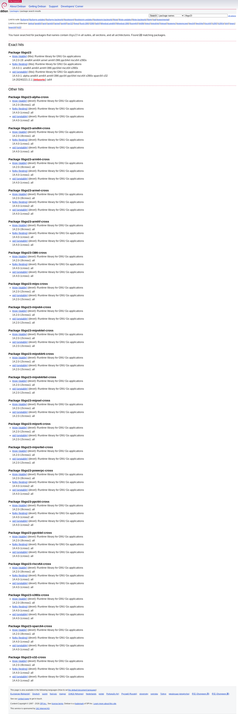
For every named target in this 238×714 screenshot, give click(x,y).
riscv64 (208, 23)
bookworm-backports (103, 19)
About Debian (18, 6)
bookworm (69, 19)
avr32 (70, 23)
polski (101, 694)
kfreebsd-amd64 (108, 23)
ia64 (97, 23)
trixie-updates (125, 19)
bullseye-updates (37, 19)
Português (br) (112, 694)
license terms (57, 703)
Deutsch (36, 694)
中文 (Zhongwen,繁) (220, 694)
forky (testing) (20, 64)
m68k (141, 23)
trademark (79, 703)
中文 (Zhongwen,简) (200, 694)
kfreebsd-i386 (123, 23)
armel (57, 23)
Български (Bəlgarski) (20, 694)
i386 (92, 23)
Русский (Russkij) (129, 694)
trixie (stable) (19, 56)
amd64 (38, 23)
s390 (215, 23)
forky (150, 19)
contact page (23, 699)
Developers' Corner (72, 6)
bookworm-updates (83, 19)
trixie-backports (139, 19)
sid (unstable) (20, 72)
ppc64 (192, 23)
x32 (19, 27)
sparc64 (12, 27)
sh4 (226, 23)
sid (154, 19)
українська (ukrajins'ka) (179, 694)
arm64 (50, 23)
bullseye (24, 19)
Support (53, 6)
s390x (221, 23)
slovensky (143, 694)
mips (147, 23)
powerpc (172, 23)
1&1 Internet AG (43, 708)
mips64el (155, 23)
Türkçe (163, 694)
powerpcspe (182, 23)
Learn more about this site (104, 703)
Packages (15, 1)
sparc (232, 23)
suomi (44, 694)
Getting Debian (37, 6)
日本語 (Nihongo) (76, 694)
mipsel (163, 23)
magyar (62, 694)
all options (232, 16)
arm (44, 23)
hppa (76, 23)
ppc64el (199, 23)
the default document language (82, 690)
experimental (163, 19)
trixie (116, 19)
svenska (154, 694)
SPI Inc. (43, 703)
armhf (63, 23)
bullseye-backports (54, 19)
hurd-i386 (84, 23)
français (53, 694)
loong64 (134, 23)
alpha (31, 23)
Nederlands (91, 694)
